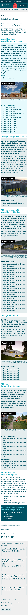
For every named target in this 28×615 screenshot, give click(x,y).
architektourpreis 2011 (10, 126)
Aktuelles (4, 9)
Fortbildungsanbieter (18, 1)
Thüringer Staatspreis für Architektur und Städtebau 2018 (14, 265)
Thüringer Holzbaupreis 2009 (11, 375)
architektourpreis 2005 (10, 132)
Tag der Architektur (8, 78)
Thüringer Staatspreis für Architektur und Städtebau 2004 (14, 293)
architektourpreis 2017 (10, 119)
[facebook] (5, 537)
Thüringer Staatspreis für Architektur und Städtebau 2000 (14, 301)
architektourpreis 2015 (10, 121)
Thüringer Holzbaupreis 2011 (11, 373)
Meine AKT (4, 1)
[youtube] (12, 537)
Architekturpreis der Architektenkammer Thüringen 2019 (13, 116)
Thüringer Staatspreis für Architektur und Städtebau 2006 (14, 289)
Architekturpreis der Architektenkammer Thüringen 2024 (13, 108)
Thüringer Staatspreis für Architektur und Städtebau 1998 (14, 305)
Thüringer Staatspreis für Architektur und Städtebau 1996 (14, 310)
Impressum (13, 603)
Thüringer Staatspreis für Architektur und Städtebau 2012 (14, 277)
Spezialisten (8, 518)
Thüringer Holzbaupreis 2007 (11, 377)
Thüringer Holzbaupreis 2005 (11, 379)
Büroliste (7, 512)
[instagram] (9, 537)
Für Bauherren (13, 9)
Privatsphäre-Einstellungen (7, 606)
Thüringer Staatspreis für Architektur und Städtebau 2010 (14, 281)
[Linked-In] (2, 537)
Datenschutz (20, 603)
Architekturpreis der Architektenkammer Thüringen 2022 (13, 112)
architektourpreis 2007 (10, 130)
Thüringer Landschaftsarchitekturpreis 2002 (14, 463)
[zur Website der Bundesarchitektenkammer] (15, 5)
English (26, 1)
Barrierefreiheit (5, 603)
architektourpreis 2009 (10, 128)
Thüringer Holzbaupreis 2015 (11, 369)
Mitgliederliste (8, 516)
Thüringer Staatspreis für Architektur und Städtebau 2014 (14, 273)
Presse (9, 1)
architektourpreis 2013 (10, 123)
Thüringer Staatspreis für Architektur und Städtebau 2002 (14, 297)
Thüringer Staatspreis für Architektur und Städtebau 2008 (14, 285)
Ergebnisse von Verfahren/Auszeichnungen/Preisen (14, 502)
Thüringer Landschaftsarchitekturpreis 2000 (14, 467)
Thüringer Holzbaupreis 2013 (11, 371)
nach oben (5, 610)
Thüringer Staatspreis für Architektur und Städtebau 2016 (14, 269)
